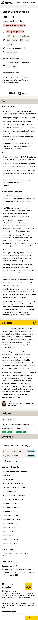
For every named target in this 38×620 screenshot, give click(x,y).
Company (25, 93)
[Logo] (7, 2)
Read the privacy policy (9, 611)
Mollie (25, 11)
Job (13, 93)
